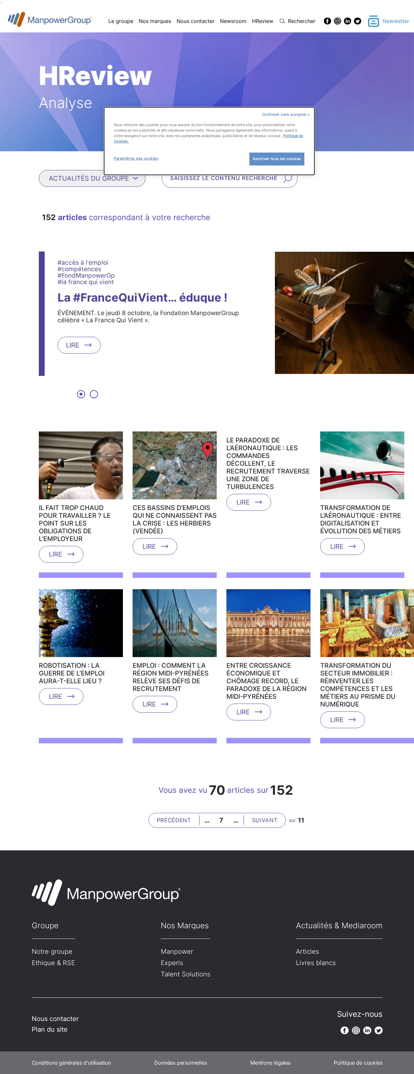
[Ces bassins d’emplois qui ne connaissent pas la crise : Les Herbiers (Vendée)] (175, 467)
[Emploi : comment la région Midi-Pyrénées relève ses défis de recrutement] (175, 625)
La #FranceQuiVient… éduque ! (142, 297)
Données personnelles (180, 1062)
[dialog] (209, 141)
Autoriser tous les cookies (277, 158)
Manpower (177, 951)
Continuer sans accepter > (286, 114)
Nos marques (155, 21)
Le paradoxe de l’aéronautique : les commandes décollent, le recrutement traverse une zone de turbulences (268, 463)
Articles (307, 951)
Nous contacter (195, 21)
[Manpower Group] (65, 21)
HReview (262, 21)
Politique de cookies (358, 1062)
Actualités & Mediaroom (339, 925)
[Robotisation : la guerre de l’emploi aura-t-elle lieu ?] (81, 625)
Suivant (265, 820)
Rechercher (301, 21)
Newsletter (396, 21)
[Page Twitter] (357, 21)
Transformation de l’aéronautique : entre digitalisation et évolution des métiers (360, 519)
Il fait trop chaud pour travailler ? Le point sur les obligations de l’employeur (75, 523)
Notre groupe (52, 951)
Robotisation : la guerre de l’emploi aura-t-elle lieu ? (71, 673)
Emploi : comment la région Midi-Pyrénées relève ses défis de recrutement (171, 677)
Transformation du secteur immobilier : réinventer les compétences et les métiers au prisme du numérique (358, 685)
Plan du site (50, 1029)
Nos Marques (185, 925)
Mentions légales (270, 1062)
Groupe (45, 925)
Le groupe (120, 21)
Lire (72, 345)
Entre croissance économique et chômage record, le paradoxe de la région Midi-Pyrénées (266, 681)
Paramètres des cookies (136, 158)
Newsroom (233, 21)
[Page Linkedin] (347, 21)
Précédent (174, 820)
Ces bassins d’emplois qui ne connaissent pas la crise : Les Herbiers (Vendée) (175, 519)
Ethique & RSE (53, 963)
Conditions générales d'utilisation (71, 1062)
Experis (172, 963)
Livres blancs (316, 963)
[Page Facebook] (327, 21)
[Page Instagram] (337, 21)
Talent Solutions (185, 974)
